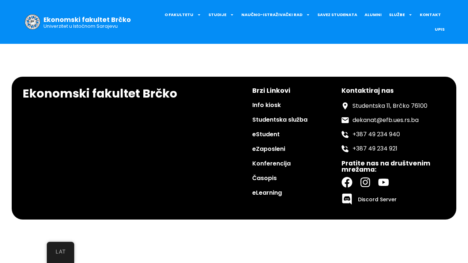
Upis (440, 29)
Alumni (373, 15)
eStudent (266, 134)
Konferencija (271, 163)
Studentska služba (279, 119)
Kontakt (430, 15)
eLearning (267, 192)
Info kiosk (266, 105)
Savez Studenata (337, 15)
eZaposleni (268, 149)
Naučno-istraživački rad (271, 15)
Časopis (264, 178)
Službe (397, 15)
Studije (217, 15)
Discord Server (377, 199)
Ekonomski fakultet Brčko (87, 19)
